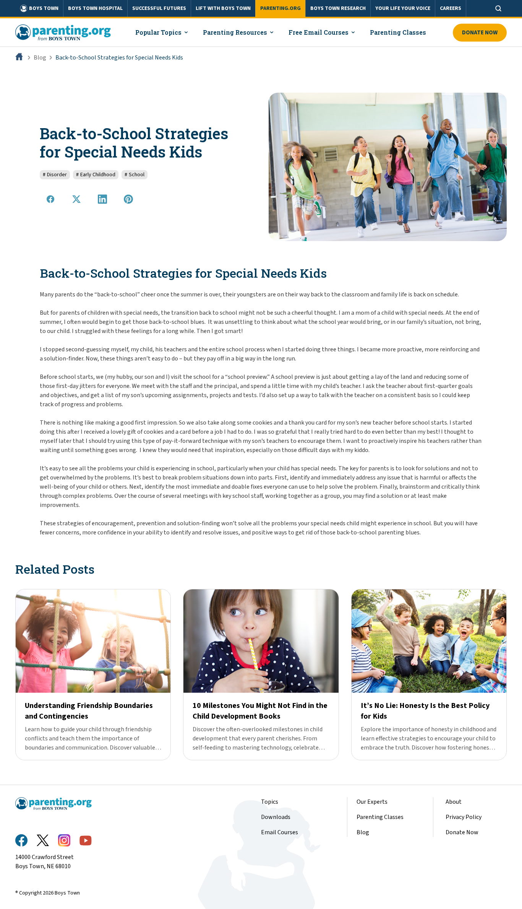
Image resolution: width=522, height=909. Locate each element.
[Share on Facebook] (50, 199)
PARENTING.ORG (280, 8)
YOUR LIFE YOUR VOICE (402, 8)
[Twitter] (43, 840)
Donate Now (480, 33)
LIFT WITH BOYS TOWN (223, 8)
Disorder (55, 175)
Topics (269, 802)
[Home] (19, 57)
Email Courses (279, 832)
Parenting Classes (380, 817)
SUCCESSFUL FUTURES (159, 8)
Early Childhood (95, 175)
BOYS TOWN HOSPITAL (95, 8)
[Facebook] (21, 840)
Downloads (275, 817)
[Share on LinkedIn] (102, 199)
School (134, 175)
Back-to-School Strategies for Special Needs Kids (119, 57)
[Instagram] (64, 840)
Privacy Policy (463, 817)
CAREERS (450, 8)
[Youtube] (85, 840)
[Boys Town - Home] (63, 32)
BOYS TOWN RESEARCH (338, 8)
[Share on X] (76, 199)
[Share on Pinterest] (128, 199)
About (454, 802)
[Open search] (498, 8)
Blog (40, 57)
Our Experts (372, 802)
